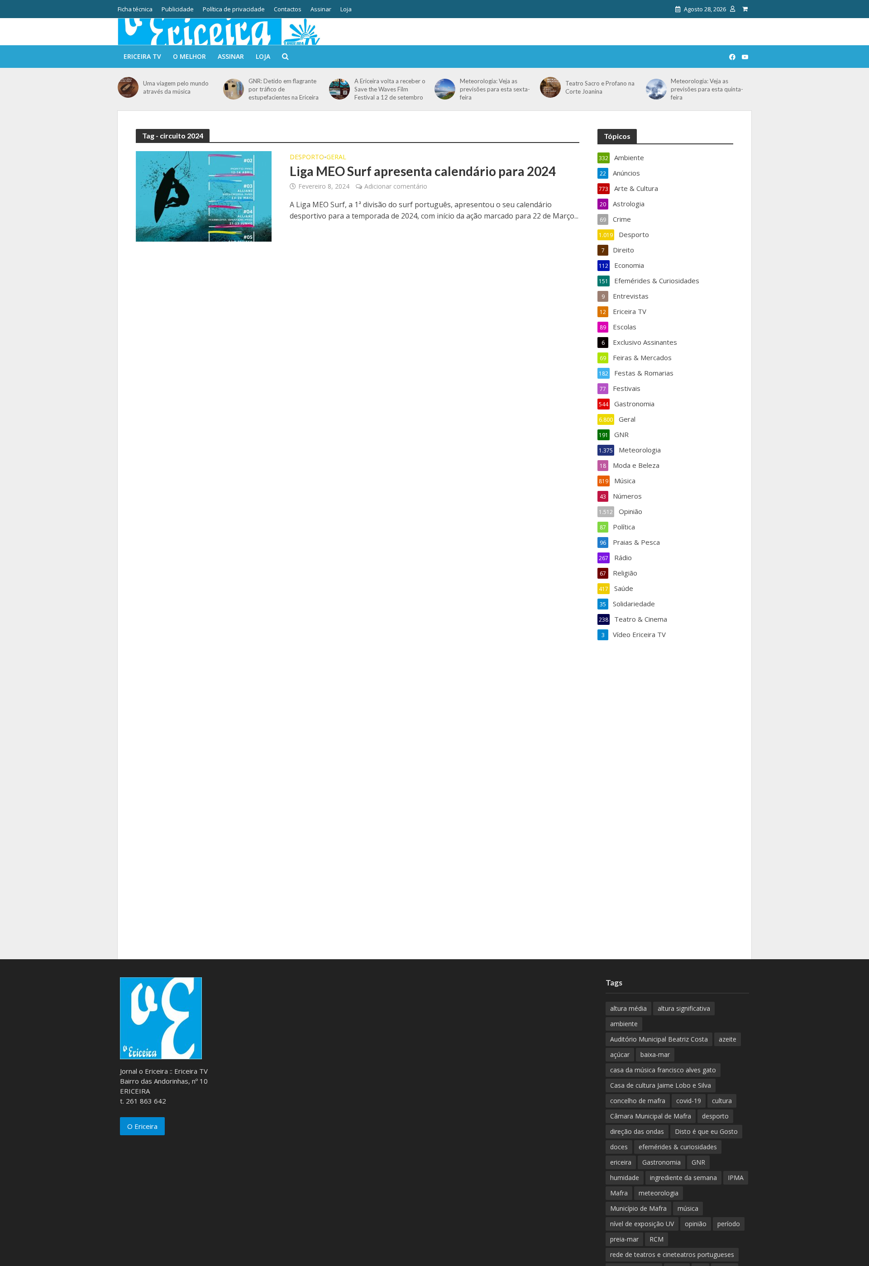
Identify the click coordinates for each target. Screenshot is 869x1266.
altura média (628, 1008)
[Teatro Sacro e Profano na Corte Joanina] (550, 87)
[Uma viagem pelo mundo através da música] (128, 87)
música (688, 1208)
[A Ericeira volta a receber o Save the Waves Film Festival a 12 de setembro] (339, 89)
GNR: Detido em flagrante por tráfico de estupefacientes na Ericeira (283, 89)
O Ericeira (142, 1126)
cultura (722, 1100)
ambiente (624, 1023)
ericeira (620, 1162)
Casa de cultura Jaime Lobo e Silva (660, 1085)
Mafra (619, 1193)
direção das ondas (637, 1131)
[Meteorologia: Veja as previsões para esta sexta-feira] (444, 89)
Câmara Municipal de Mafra (650, 1116)
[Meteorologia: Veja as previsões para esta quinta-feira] (656, 89)
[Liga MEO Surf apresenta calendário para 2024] (204, 195)
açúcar (620, 1054)
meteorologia (658, 1193)
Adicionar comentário (395, 186)
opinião (696, 1223)
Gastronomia (661, 1162)
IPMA (736, 1177)
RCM (656, 1239)
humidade (624, 1177)
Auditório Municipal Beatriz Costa (659, 1039)
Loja (346, 9)
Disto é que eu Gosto (706, 1131)
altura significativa (684, 1008)
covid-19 (688, 1100)
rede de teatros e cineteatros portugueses (672, 1254)
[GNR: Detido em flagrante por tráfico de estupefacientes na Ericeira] (233, 89)
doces (619, 1146)
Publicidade (178, 9)
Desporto (307, 157)
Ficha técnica (135, 9)
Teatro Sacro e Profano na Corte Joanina (600, 87)
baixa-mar (655, 1054)
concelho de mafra (637, 1100)
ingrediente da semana (683, 1177)
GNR (698, 1162)
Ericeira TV (142, 56)
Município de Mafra (638, 1208)
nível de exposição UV (642, 1223)
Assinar (320, 9)
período (728, 1223)
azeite (727, 1039)
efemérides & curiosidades (678, 1146)
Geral (336, 157)
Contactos (287, 9)
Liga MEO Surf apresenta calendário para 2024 (423, 171)
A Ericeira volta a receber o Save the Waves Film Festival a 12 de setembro (389, 89)
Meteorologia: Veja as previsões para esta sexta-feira (495, 89)
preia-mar (624, 1239)
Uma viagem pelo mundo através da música (176, 87)
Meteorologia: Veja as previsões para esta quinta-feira (707, 89)
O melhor (189, 56)
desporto (715, 1116)
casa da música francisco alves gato (663, 1070)
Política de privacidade (234, 9)
